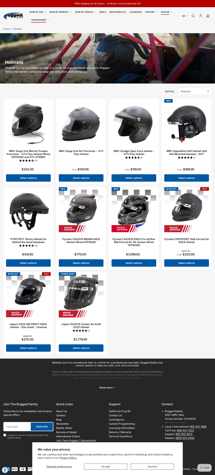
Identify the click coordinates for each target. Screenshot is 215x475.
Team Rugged (38, 20)
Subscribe (42, 426)
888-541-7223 (185, 430)
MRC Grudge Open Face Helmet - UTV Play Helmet (134, 152)
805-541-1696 (198, 426)
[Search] (193, 16)
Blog (58, 419)
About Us (61, 411)
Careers (61, 415)
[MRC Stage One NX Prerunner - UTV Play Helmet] (81, 124)
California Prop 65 (120, 411)
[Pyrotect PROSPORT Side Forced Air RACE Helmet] (186, 212)
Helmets (17, 29)
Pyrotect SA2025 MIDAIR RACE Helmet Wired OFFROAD (81, 240)
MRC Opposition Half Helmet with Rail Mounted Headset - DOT (186, 152)
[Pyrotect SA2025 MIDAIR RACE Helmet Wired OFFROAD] (81, 212)
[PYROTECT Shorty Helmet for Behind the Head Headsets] (28, 212)
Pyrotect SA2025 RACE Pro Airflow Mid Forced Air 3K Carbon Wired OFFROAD (134, 242)
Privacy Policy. (68, 457)
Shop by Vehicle (84, 12)
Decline (152, 466)
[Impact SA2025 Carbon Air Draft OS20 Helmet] (81, 297)
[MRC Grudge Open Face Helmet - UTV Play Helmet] (134, 124)
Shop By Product (59, 12)
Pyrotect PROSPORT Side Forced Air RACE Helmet (186, 240)
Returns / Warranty (120, 432)
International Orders (68, 436)
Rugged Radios (183, 469)
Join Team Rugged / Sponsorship (76, 440)
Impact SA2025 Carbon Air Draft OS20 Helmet (81, 326)
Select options (28, 177)
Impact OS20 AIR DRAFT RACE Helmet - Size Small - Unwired (28, 326)
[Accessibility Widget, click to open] (5, 470)
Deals (102, 12)
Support (150, 12)
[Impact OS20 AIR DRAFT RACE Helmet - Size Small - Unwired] (28, 297)
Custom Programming (122, 423)
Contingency (116, 419)
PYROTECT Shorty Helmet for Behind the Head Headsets (28, 240)
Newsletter (62, 423)
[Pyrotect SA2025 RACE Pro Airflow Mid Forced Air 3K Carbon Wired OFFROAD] (134, 212)
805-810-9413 (184, 434)
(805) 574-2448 (185, 438)
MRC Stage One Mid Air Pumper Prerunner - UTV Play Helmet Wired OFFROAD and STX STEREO (28, 154)
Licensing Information (122, 428)
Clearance (136, 12)
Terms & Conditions (120, 436)
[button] (28, 161)
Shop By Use (36, 12)
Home (6, 29)
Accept (105, 466)
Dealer (165, 12)
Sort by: (170, 91)
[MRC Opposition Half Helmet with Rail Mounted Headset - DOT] (186, 124)
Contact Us (115, 415)
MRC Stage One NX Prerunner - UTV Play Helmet (81, 152)
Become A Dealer (66, 432)
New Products (118, 12)
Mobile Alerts (64, 428)
